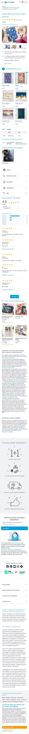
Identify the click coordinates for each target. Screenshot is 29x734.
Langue (5, 206)
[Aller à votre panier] (26, 2)
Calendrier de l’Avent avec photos (16, 380)
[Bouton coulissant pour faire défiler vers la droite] (25, 46)
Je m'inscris (6, 528)
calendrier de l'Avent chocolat (9, 397)
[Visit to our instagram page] (18, 566)
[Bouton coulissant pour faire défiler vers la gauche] (4, 46)
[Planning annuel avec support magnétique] (8, 331)
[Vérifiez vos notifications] (24, 2)
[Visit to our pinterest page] (11, 566)
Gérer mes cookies (7, 731)
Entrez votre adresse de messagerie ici (13, 522)
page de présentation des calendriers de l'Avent (14, 357)
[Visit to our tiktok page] (21, 566)
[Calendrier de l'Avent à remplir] (21, 331)
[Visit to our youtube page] (14, 566)
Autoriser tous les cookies (8, 727)
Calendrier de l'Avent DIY (8, 367)
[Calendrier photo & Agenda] (7, 6)
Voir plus (14, 296)
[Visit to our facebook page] (7, 566)
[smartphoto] (9, 2)
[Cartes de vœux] (21, 309)
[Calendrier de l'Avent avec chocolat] (8, 309)
